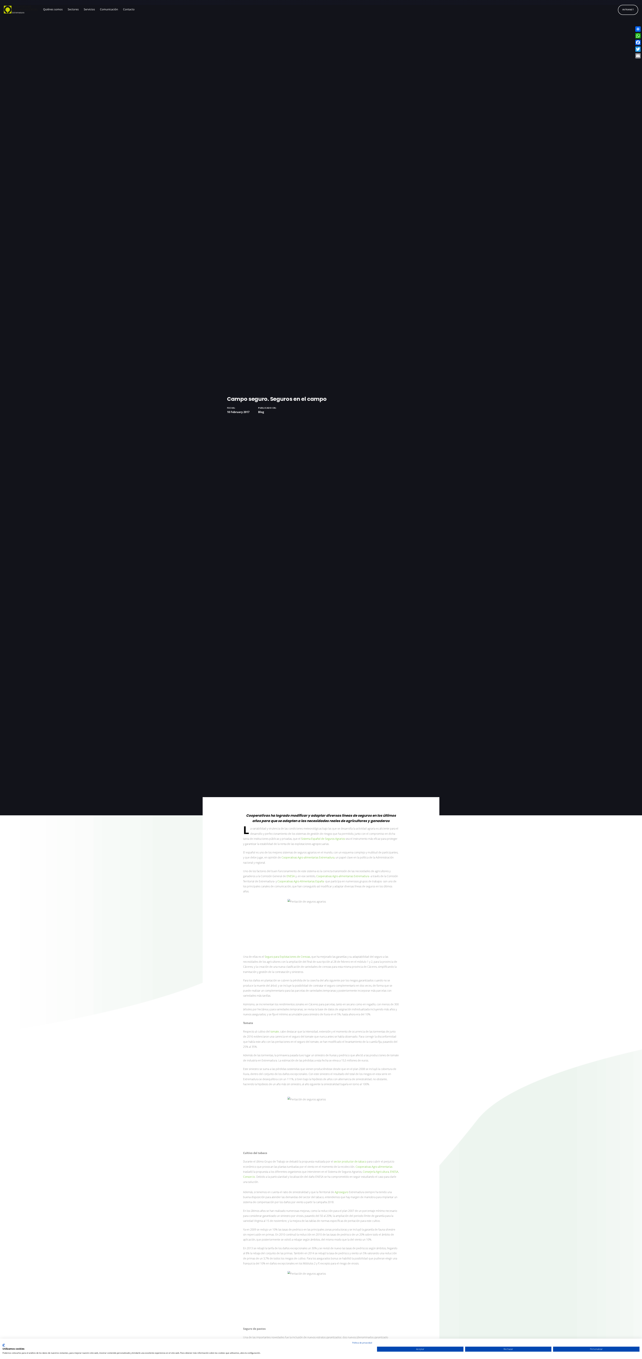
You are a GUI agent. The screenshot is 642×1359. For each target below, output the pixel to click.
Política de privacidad (362, 1342)
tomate (275, 1031)
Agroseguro (342, 1192)
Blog (261, 412)
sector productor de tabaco (350, 1161)
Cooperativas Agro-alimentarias (374, 1167)
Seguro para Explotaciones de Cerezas (287, 957)
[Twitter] (638, 49)
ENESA (291, 876)
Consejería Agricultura (376, 1172)
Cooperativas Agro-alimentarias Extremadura (342, 876)
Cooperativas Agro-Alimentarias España (301, 881)
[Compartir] (638, 29)
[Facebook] (638, 42)
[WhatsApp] (638, 35)
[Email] (638, 55)
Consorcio (249, 1177)
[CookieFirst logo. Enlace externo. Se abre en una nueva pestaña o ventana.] (4, 1345)
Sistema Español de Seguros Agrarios (323, 839)
